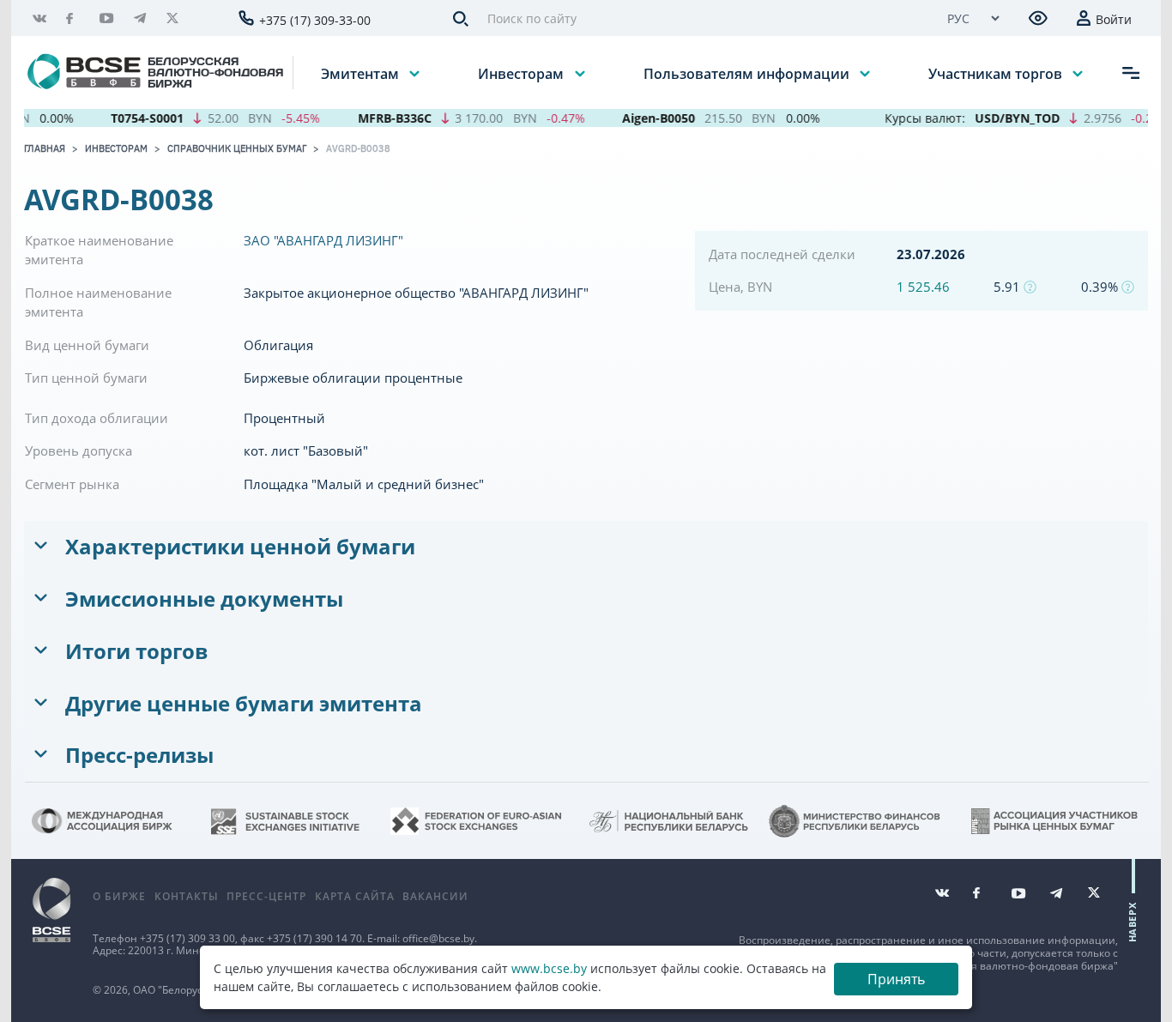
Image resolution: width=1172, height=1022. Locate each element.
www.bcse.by (549, 968)
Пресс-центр (266, 896)
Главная (44, 148)
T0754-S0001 (133, 118)
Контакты (186, 896)
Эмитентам (361, 72)
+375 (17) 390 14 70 (314, 938)
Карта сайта (355, 896)
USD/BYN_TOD (1002, 118)
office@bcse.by (438, 938)
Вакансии (435, 896)
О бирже (119, 896)
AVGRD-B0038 (358, 148)
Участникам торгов (997, 72)
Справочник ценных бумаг (236, 148)
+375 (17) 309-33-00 (315, 20)
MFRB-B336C (380, 118)
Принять (896, 979)
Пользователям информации (748, 72)
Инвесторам (522, 72)
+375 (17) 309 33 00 (187, 938)
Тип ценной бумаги (86, 377)
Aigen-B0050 (643, 118)
